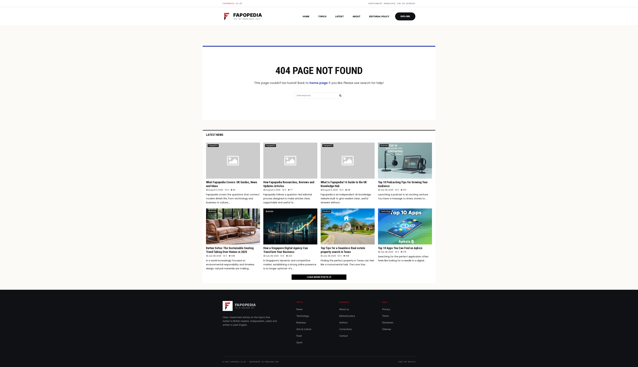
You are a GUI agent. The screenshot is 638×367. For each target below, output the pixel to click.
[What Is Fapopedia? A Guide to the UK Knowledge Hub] (348, 161)
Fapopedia (213, 145)
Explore (405, 16)
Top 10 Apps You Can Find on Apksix (400, 248)
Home (306, 16)
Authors (343, 322)
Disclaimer (387, 322)
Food (299, 335)
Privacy (386, 309)
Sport (299, 342)
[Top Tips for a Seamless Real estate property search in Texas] (348, 226)
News (299, 309)
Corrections (345, 329)
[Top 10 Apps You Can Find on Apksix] (405, 226)
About (356, 16)
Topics (322, 16)
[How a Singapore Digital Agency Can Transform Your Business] (290, 226)
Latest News (214, 134)
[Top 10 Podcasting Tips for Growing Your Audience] (405, 161)
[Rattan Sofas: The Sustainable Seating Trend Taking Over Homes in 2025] (233, 226)
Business (384, 145)
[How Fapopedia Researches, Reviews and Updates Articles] (290, 161)
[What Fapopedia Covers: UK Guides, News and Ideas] (233, 161)
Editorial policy (379, 16)
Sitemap (386, 329)
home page (319, 83)
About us (344, 309)
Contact (343, 335)
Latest (339, 16)
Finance (326, 211)
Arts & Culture (303, 329)
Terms (385, 315)
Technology (385, 211)
